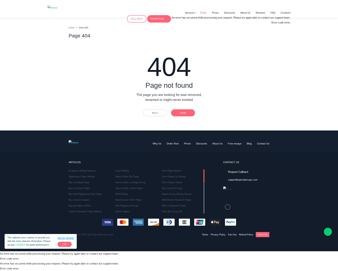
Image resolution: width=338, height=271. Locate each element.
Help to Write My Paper (127, 176)
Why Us (157, 143)
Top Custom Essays (172, 188)
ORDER (157, 19)
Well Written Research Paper (176, 200)
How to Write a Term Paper (129, 188)
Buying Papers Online (80, 205)
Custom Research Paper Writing (85, 211)
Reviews (260, 12)
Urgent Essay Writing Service (177, 194)
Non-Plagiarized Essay (127, 205)
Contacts (285, 12)
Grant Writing (122, 170)
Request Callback (238, 171)
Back (155, 113)
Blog (249, 143)
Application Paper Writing (81, 176)
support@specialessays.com (243, 179)
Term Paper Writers (171, 170)
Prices (215, 12)
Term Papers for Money (174, 176)
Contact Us (263, 143)
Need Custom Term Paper (128, 200)
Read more (66, 238)
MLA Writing (121, 194)
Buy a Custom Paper (79, 188)
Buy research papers (79, 200)
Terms (205, 234)
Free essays (235, 143)
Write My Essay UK (172, 211)
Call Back (137, 19)
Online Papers (122, 211)
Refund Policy (246, 234)
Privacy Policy (218, 234)
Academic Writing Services (82, 170)
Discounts (229, 12)
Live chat (262, 234)
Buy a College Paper (79, 182)
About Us (245, 12)
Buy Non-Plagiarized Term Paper (85, 194)
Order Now (173, 143)
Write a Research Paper (174, 205)
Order (203, 12)
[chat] (328, 232)
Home (183, 113)
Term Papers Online (172, 182)
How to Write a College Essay (130, 182)
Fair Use (232, 234)
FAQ (272, 12)
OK (65, 244)
